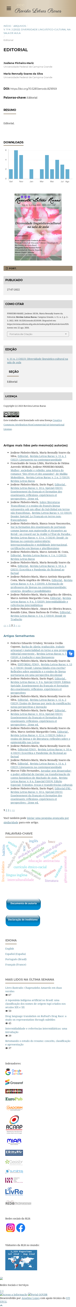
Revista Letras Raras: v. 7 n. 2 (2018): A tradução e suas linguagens (41, 655)
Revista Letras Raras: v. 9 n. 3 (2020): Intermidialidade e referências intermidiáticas (41, 601)
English (9, 948)
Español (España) (15, 954)
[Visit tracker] (21, 1269)
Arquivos (19, 25)
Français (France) (15, 964)
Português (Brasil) (16, 959)
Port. (12, 268)
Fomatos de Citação (21, 334)
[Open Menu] (8, 8)
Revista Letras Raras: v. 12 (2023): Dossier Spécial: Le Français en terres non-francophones (41, 516)
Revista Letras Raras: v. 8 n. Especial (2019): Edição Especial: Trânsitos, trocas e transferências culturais (41, 781)
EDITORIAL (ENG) (29, 664)
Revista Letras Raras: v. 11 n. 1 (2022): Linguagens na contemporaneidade (38, 457)
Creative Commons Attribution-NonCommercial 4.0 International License (34, 425)
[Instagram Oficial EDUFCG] (3, 1291)
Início (7, 25)
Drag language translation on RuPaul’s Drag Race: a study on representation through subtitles (35, 1017)
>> (19, 625)
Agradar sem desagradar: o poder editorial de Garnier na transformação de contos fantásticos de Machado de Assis (41, 774)
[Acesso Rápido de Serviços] (0, 1291)
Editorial (23, 456)
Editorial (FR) (63, 788)
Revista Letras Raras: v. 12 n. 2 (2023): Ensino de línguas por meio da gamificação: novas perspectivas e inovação (41, 703)
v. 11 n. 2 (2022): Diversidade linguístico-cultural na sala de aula (37, 31)
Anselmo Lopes (31, 1298)
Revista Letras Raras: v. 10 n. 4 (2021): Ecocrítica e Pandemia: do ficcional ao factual (38, 569)
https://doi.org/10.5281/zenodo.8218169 (33, 88)
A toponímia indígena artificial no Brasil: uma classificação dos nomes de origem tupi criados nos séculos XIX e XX (35, 1003)
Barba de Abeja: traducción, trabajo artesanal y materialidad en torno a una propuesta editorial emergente (41, 650)
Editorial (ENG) (27, 749)
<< (5, 625)
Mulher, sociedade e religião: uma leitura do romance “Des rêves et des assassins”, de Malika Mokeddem (39, 474)
